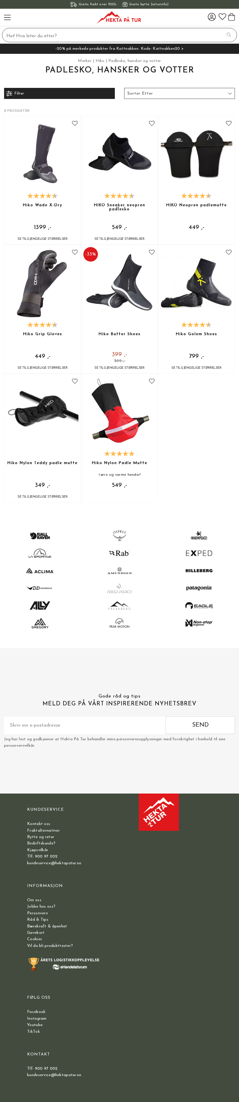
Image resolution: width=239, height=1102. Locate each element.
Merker (85, 61)
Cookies (34, 939)
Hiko (100, 61)
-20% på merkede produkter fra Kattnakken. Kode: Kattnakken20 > (119, 49)
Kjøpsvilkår (37, 850)
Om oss (34, 900)
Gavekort (36, 933)
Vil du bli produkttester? (50, 946)
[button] (179, 93)
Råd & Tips (37, 920)
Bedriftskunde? (41, 843)
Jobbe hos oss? (41, 906)
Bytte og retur (40, 837)
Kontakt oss (38, 824)
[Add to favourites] (75, 124)
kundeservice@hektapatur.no (54, 863)
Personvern (37, 913)
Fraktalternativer (43, 830)
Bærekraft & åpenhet (47, 926)
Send (200, 725)
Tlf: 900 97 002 (42, 856)
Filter (19, 93)
